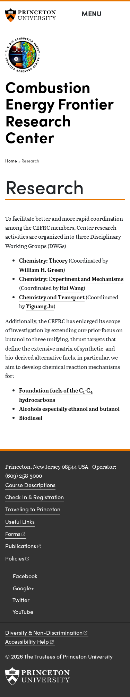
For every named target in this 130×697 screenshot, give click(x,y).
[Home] (25, 57)
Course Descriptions (30, 484)
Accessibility (27, 641)
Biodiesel (30, 418)
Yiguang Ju (40, 306)
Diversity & (44, 632)
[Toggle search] (120, 14)
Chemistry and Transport (52, 297)
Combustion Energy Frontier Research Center (59, 111)
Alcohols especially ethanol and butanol (69, 409)
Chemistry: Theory (43, 260)
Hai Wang (72, 288)
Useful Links (20, 521)
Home (11, 161)
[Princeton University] (33, 15)
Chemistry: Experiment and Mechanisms (71, 279)
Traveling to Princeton (32, 509)
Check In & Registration (34, 497)
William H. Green (41, 270)
